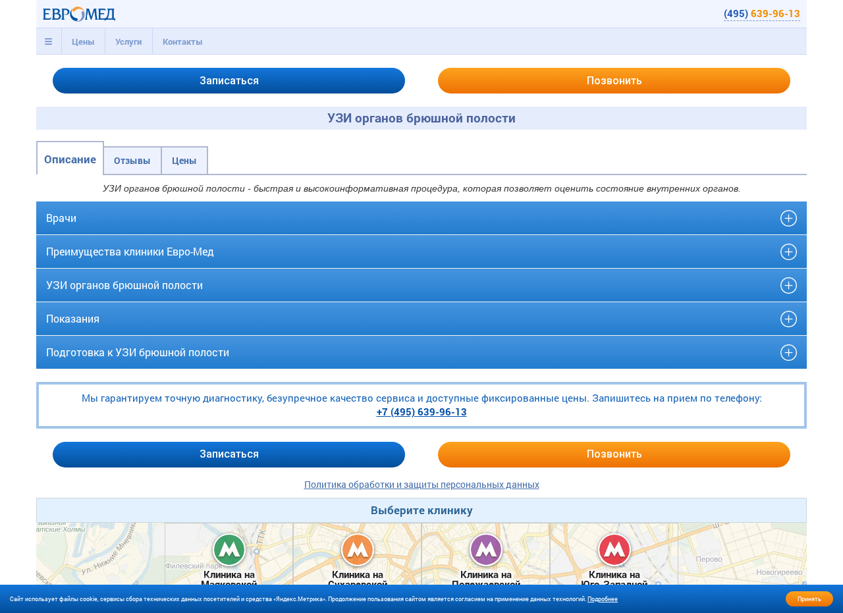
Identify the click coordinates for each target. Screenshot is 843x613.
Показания (72, 318)
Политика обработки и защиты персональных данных (421, 484)
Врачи (61, 218)
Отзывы (132, 160)
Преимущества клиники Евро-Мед (130, 251)
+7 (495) (422, 411)
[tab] (48, 41)
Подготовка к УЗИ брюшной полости (137, 352)
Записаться (229, 80)
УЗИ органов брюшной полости (124, 285)
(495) (762, 13)
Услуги (128, 41)
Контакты (183, 41)
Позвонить (614, 80)
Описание (70, 159)
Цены (83, 41)
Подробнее (602, 598)
